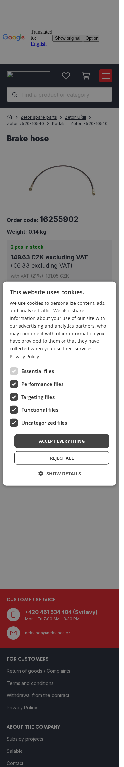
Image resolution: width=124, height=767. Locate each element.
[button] (61, 441)
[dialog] (59, 383)
